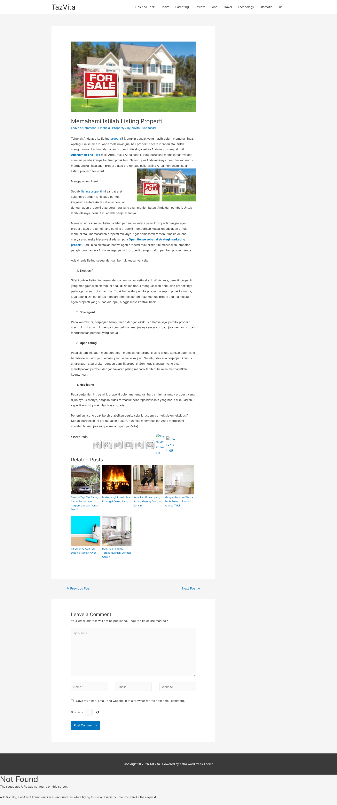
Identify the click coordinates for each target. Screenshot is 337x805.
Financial (104, 128)
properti (116, 138)
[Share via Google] (108, 444)
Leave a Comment (83, 128)
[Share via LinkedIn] (129, 444)
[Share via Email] (150, 444)
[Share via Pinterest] (160, 444)
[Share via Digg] (171, 444)
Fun (280, 7)
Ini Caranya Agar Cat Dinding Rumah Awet (83, 550)
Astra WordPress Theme (196, 764)
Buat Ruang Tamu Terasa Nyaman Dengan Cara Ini (116, 552)
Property (118, 128)
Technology (246, 7)
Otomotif (266, 7)
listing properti (91, 191)
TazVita (63, 7)
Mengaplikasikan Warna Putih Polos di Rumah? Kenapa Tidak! (179, 501)
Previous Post (78, 588)
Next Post (191, 588)
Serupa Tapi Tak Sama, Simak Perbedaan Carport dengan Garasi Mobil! (84, 503)
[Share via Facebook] (97, 444)
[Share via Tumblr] (139, 444)
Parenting (182, 7)
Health (165, 7)
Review (200, 7)
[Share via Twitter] (118, 444)
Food (214, 7)
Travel (227, 7)
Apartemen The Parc (85, 155)
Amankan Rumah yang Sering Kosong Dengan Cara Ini (147, 501)
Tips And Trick (145, 7)
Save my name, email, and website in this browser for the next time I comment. (130, 701)
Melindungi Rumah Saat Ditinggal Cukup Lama (116, 499)
